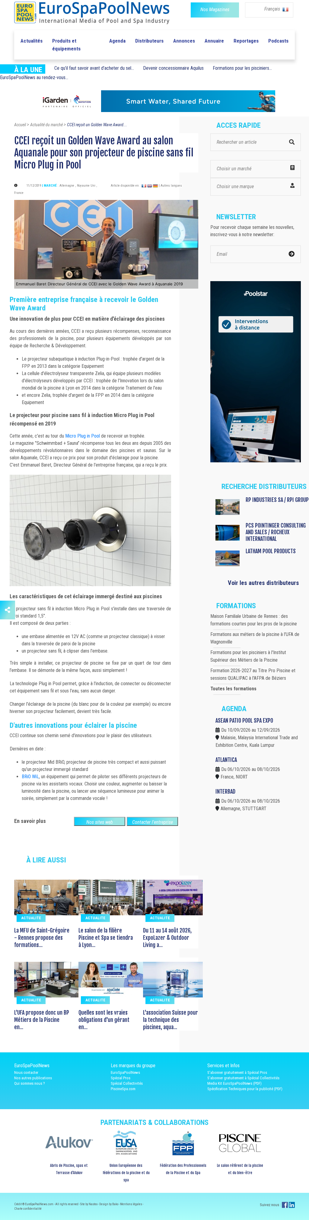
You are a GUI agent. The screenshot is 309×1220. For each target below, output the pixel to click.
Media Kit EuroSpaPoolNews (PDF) (234, 1083)
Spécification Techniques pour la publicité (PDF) (244, 1089)
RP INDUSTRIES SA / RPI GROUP (277, 499)
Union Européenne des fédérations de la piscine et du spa (126, 1172)
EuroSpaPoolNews (125, 1072)
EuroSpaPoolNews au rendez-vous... (34, 77)
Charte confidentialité (28, 1208)
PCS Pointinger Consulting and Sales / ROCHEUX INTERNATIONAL (276, 532)
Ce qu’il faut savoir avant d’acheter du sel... (94, 68)
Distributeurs (149, 41)
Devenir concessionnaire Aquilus (173, 68)
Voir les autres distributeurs (263, 582)
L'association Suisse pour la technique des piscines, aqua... (170, 1019)
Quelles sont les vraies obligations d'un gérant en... (103, 1019)
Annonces (184, 41)
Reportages (246, 41)
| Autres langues (170, 186)
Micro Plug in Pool (82, 436)
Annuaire (214, 41)
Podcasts (278, 41)
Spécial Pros (120, 1078)
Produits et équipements (66, 45)
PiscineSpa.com (123, 1089)
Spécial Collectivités (127, 1083)
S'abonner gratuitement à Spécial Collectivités (243, 1078)
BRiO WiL (30, 776)
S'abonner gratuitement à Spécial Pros (237, 1072)
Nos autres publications (33, 1078)
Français (272, 9)
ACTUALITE (31, 918)
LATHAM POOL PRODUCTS (271, 551)
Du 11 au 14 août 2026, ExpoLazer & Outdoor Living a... (167, 937)
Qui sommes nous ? (29, 1083)
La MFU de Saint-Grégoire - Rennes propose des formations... (41, 937)
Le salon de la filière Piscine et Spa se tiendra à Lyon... (105, 937)
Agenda (117, 41)
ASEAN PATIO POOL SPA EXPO (244, 720)
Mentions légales (131, 1204)
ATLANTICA (226, 759)
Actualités (32, 41)
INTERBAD (225, 791)
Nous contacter (26, 1072)
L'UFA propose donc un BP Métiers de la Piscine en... (41, 1019)
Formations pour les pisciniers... (242, 68)
